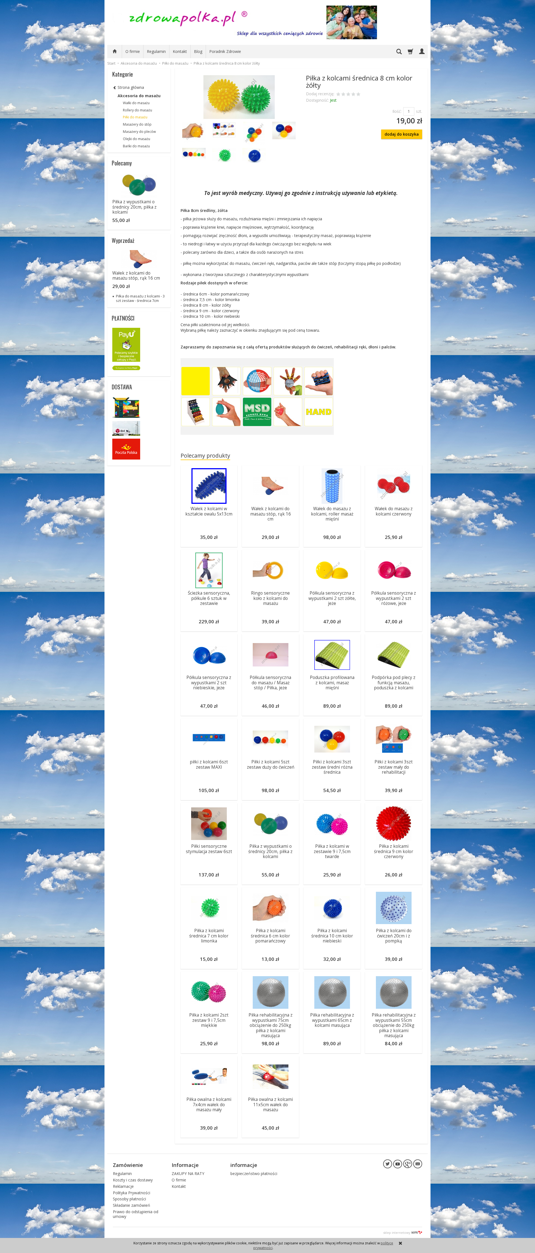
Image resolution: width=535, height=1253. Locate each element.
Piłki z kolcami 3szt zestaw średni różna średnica (332, 767)
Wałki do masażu (136, 103)
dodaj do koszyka (402, 134)
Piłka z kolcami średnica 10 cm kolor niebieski (332, 936)
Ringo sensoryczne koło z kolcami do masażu (270, 598)
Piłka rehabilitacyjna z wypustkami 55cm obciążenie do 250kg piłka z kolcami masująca (394, 1025)
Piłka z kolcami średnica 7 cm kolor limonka (208, 936)
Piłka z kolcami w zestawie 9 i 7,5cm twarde (332, 851)
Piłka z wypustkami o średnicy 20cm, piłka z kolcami (270, 851)
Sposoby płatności (129, 1198)
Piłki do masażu (135, 117)
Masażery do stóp (137, 124)
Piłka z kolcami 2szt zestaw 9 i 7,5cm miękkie (208, 1020)
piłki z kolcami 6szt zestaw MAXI (209, 764)
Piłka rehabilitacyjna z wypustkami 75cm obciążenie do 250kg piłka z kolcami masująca (271, 1025)
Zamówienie (128, 1165)
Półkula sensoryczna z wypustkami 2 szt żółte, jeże (332, 598)
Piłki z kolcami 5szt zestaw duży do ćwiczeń (270, 764)
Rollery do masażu (137, 110)
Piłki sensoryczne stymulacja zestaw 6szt (209, 848)
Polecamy (122, 163)
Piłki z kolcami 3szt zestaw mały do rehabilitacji (393, 767)
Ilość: (397, 111)
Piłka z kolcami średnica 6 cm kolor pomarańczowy (270, 936)
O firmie (132, 51)
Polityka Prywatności (131, 1192)
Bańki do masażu (136, 146)
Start (111, 63)
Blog (198, 51)
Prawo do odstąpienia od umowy (135, 1214)
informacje (243, 1165)
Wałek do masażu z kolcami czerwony (394, 511)
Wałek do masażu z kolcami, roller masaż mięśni (332, 514)
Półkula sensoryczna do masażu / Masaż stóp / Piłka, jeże (270, 683)
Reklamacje (123, 1186)
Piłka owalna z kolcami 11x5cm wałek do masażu (270, 1104)
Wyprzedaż (123, 240)
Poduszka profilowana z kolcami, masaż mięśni (332, 683)
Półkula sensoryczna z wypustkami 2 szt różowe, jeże (393, 598)
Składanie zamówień (131, 1205)
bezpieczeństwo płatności (253, 1173)
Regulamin (156, 51)
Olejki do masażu (136, 138)
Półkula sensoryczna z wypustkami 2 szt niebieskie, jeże (208, 683)
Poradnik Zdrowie (225, 51)
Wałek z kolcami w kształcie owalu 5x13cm (208, 511)
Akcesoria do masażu (139, 95)
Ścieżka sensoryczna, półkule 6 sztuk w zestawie (209, 598)
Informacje (185, 1165)
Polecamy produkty (205, 455)
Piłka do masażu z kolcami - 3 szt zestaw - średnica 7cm (140, 298)
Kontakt (180, 51)
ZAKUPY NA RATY (188, 1173)
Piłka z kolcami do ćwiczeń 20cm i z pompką (394, 936)
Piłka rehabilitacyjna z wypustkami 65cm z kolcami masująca (332, 1020)
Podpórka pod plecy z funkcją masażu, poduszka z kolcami (393, 683)
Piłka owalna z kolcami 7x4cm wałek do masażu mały (208, 1104)
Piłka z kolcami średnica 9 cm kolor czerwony (393, 851)
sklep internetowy (396, 1232)
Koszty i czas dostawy (133, 1180)
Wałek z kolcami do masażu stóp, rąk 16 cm (270, 514)
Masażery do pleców (139, 131)
